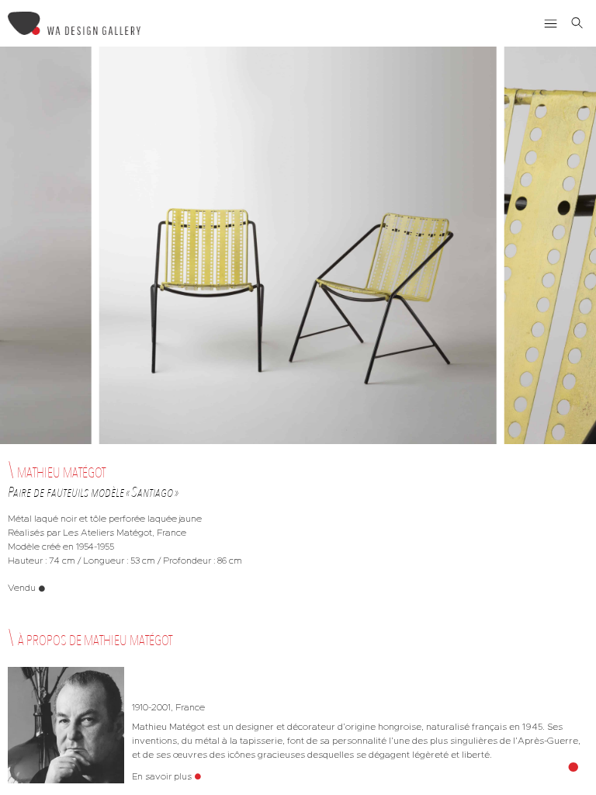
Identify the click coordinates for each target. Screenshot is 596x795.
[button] (551, 23)
